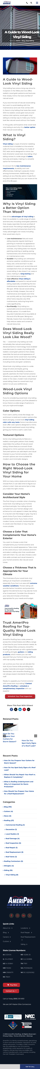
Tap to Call (30, 1067)
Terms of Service (19, 1036)
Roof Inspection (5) (13, 843)
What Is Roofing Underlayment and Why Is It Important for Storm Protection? (18, 784)
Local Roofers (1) (12, 834)
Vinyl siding (8, 144)
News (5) (7, 816)
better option (29, 127)
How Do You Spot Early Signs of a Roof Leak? (29, 743)
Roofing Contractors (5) (13, 861)
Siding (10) (8, 870)
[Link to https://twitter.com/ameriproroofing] (29, 915)
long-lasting (25, 274)
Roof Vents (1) (11, 857)
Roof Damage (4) (13, 838)
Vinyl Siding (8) (12, 875)
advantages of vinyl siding (22, 216)
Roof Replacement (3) (14, 852)
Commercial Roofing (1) (15, 825)
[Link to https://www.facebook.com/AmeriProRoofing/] (11, 915)
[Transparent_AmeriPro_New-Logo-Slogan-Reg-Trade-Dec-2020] (7, 2)
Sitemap (30, 1036)
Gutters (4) (8, 811)
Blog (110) (8, 807)
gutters (21, 652)
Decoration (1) (11, 829)
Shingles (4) (9, 866)
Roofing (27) (9, 820)
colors (30, 156)
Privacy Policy (8, 1036)
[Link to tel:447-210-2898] (26, 3)
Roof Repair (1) (11, 848)
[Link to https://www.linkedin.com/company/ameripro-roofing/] (23, 915)
